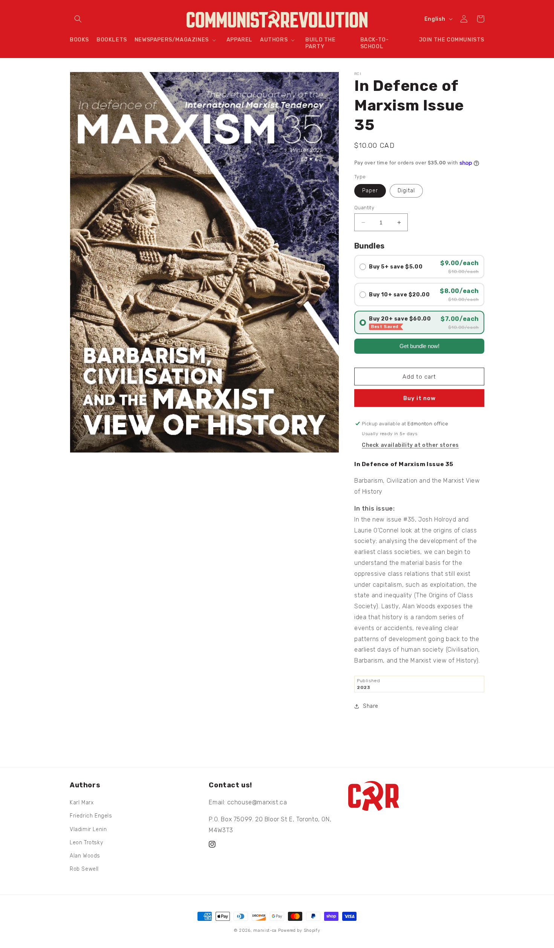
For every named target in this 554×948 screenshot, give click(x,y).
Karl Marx (81, 802)
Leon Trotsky (86, 842)
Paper (370, 190)
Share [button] (370, 706)
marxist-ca (265, 930)
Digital (406, 190)
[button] (78, 19)
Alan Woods (85, 856)
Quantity (364, 207)
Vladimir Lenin (88, 829)
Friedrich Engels (91, 816)
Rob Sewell (84, 869)
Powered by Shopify (299, 930)
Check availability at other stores (410, 445)
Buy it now (419, 398)
